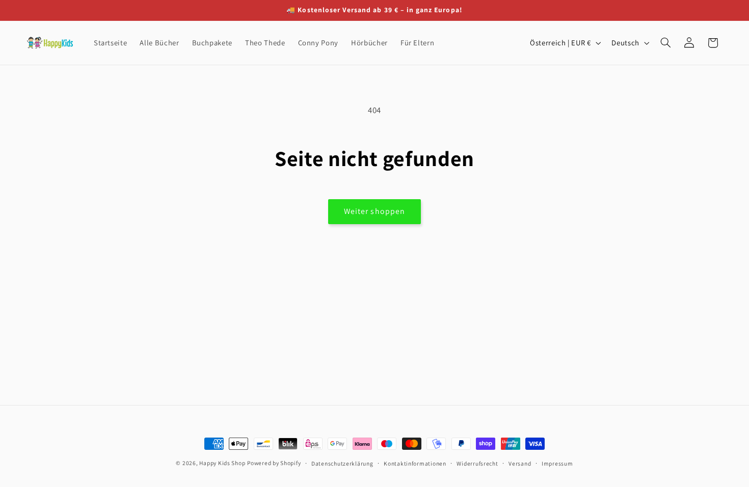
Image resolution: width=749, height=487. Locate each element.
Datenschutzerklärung (342, 463)
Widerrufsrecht (477, 463)
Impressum (557, 463)
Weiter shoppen (374, 211)
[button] (665, 43)
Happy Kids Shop (222, 463)
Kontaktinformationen (415, 463)
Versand (520, 463)
